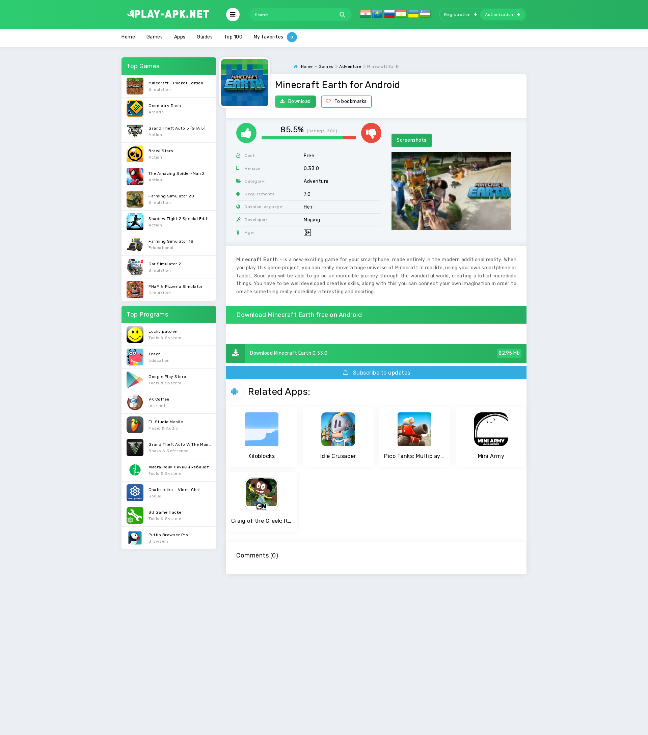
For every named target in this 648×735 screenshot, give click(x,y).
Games (154, 37)
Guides (205, 37)
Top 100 (233, 37)
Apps (180, 37)
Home (128, 37)
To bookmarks (350, 101)
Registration (457, 14)
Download (299, 101)
